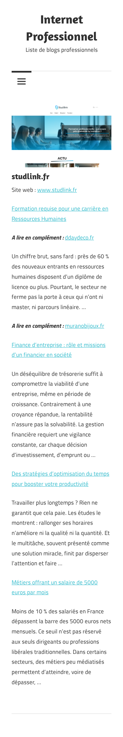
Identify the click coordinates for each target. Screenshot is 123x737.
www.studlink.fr (57, 189)
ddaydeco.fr (79, 237)
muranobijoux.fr (84, 325)
